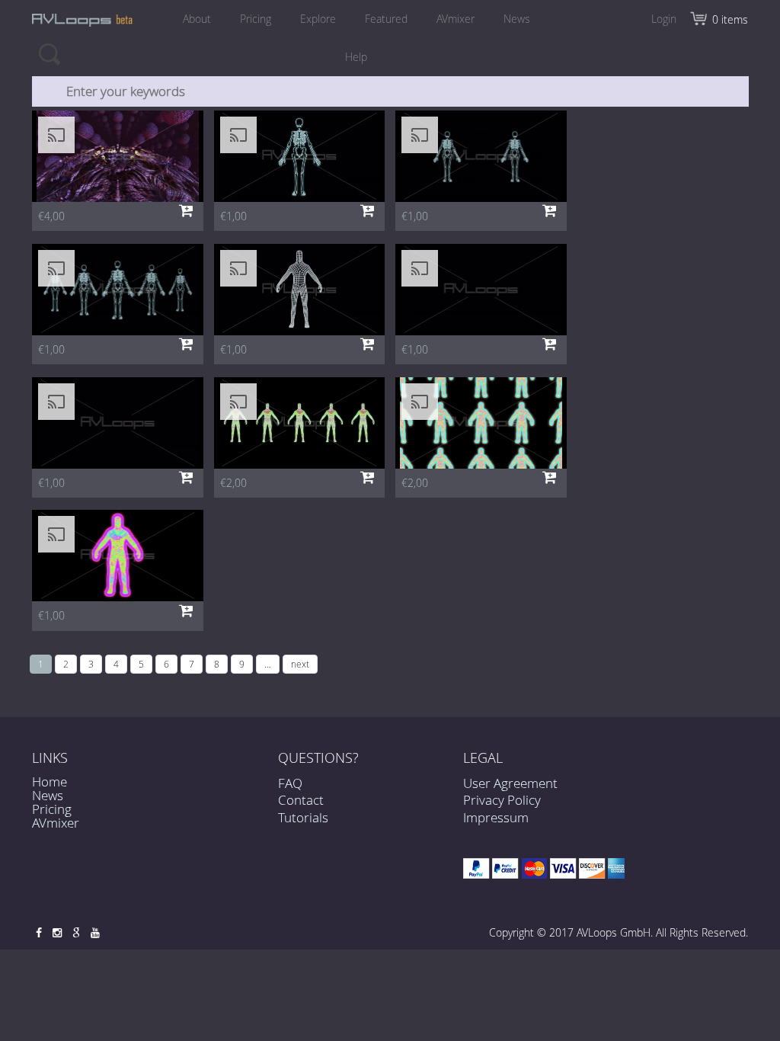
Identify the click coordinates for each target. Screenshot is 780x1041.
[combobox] (391, 91)
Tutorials (303, 817)
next (300, 664)
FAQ (290, 783)
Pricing (255, 18)
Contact (301, 800)
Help (356, 57)
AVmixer (455, 18)
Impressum (496, 817)
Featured (386, 18)
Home (49, 781)
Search (49, 53)
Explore (318, 18)
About (197, 18)
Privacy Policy (502, 800)
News (516, 18)
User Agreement (510, 783)
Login (663, 18)
